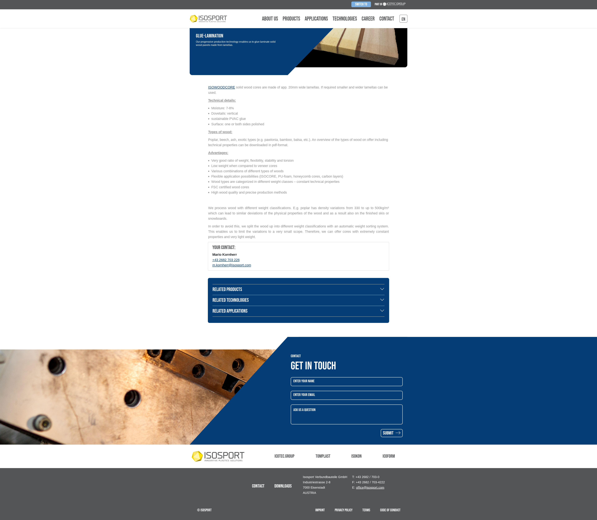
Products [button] (291, 19)
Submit (388, 433)
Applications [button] (316, 19)
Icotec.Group (284, 456)
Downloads (283, 486)
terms (366, 510)
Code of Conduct (390, 510)
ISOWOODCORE (221, 87)
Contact (386, 19)
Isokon (356, 456)
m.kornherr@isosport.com (231, 265)
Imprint (320, 510)
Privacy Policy (343, 510)
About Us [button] (270, 19)
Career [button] (368, 19)
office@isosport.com (370, 487)
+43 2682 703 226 (226, 260)
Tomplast (323, 456)
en (403, 19)
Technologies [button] (345, 19)
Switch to (361, 4)
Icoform (389, 456)
